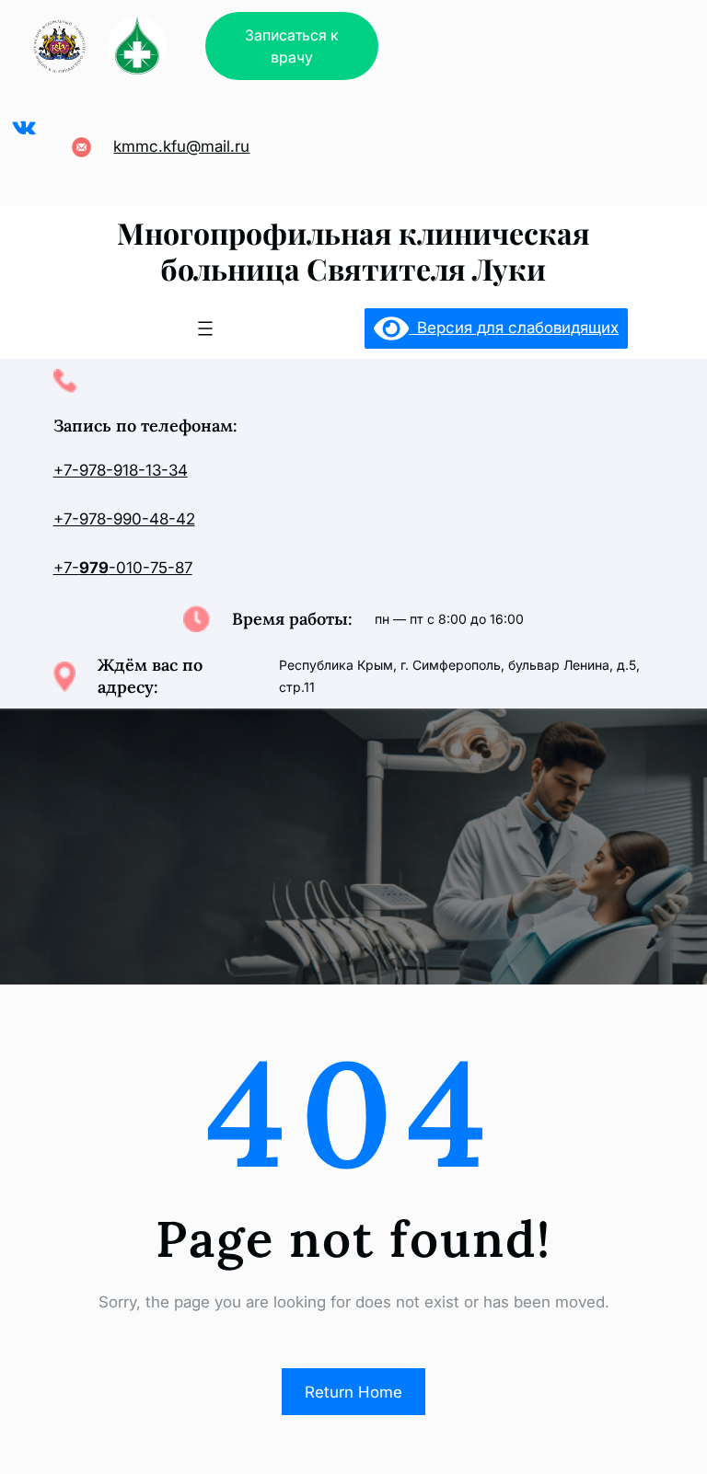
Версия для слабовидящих (514, 327)
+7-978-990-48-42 (124, 519)
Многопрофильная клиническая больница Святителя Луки (353, 250)
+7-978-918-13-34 (120, 470)
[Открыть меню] (205, 328)
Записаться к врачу (292, 46)
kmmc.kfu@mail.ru (181, 146)
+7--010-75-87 (122, 568)
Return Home (353, 1392)
